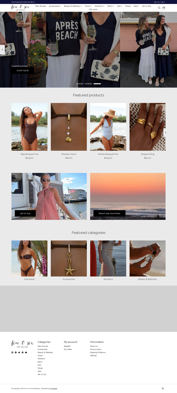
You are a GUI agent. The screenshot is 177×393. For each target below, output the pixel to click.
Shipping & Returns (97, 352)
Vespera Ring (147, 154)
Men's (40, 362)
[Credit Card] (162, 388)
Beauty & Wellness (147, 279)
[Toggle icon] (159, 8)
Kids (39, 365)
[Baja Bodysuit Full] (29, 127)
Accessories (69, 279)
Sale (39, 371)
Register (67, 346)
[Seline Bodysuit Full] (108, 127)
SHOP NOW (23, 70)
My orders (68, 349)
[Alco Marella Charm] (69, 127)
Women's (108, 279)
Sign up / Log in (159, 2)
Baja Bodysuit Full (29, 154)
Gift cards (93, 9)
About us (94, 346)
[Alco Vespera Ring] (148, 127)
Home (40, 355)
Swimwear (29, 279)
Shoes (128, 6)
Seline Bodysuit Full (108, 154)
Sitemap (93, 355)
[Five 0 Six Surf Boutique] (20, 8)
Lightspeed (53, 388)
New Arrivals (40, 6)
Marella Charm (68, 154)
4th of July (146, 6)
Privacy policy (95, 349)
